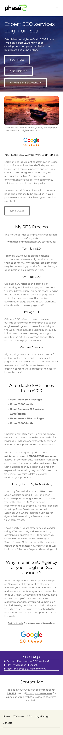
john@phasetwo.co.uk (39, 693)
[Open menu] (57, 8)
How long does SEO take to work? (26, 668)
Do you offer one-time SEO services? (28, 661)
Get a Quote (17, 210)
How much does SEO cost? (22, 664)
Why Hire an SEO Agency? (25, 82)
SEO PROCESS (18, 71)
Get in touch (15, 623)
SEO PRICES (17, 59)
